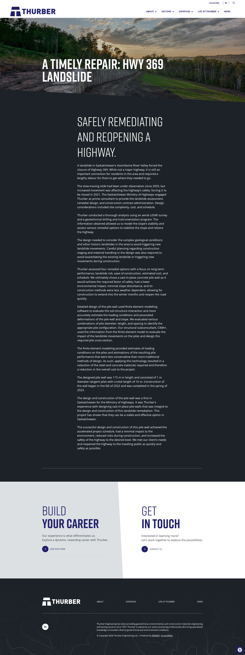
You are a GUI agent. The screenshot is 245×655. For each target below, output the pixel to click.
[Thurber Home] (61, 602)
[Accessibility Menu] (240, 650)
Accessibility (167, 635)
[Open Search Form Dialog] (234, 2)
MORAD (155, 635)
